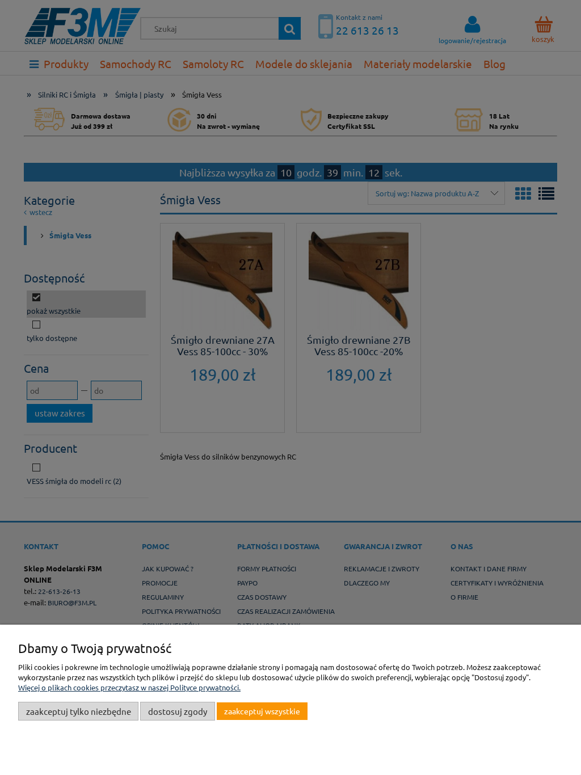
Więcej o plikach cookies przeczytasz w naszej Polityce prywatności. (129, 687)
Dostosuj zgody (177, 711)
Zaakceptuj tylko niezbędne (78, 711)
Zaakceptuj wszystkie (262, 711)
